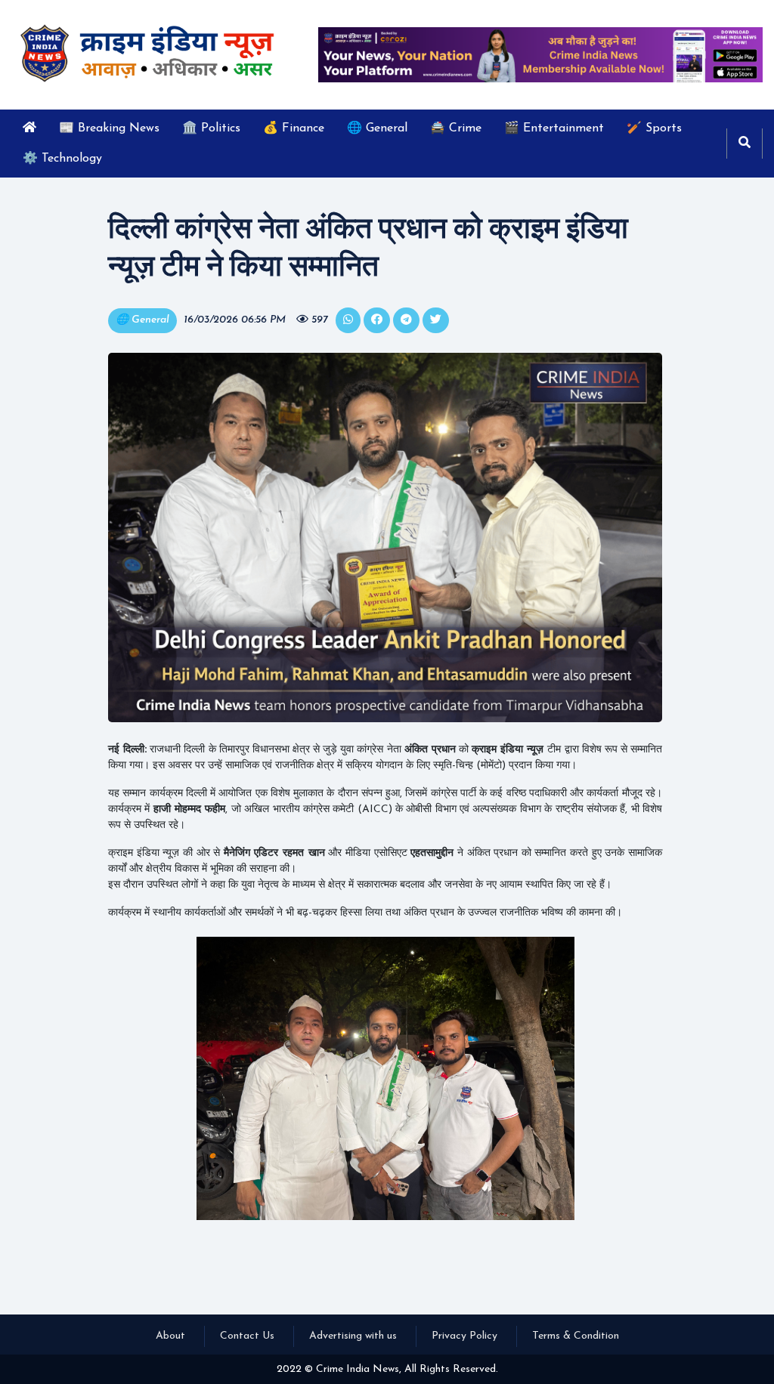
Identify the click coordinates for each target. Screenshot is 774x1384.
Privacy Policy (464, 1336)
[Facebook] (377, 320)
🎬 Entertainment (554, 128)
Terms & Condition (575, 1336)
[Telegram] (406, 320)
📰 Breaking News (109, 128)
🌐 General (377, 128)
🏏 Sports (654, 128)
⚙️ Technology (62, 159)
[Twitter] (348, 320)
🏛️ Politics (211, 128)
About (170, 1336)
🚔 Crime (455, 128)
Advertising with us (353, 1336)
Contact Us (247, 1336)
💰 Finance (293, 128)
